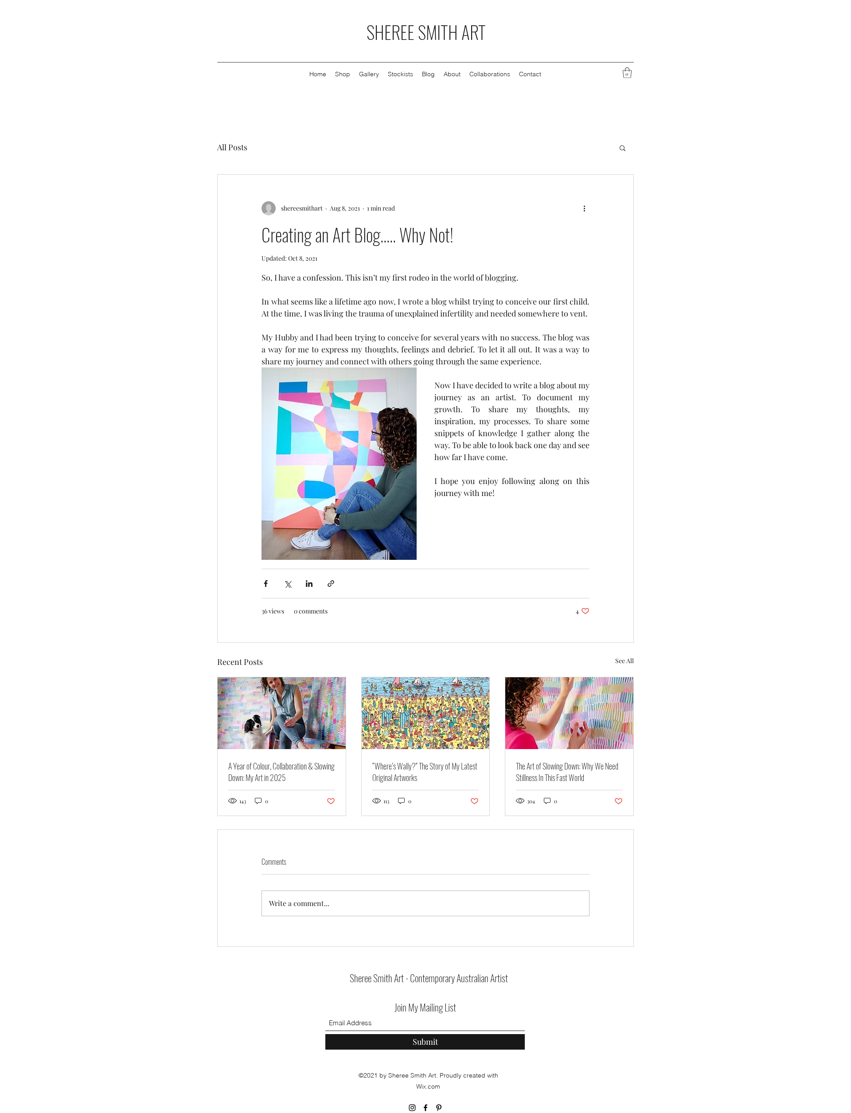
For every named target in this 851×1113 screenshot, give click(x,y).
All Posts (232, 147)
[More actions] (584, 208)
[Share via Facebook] (266, 583)
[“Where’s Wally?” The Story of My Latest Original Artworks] (426, 713)
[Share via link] (331, 583)
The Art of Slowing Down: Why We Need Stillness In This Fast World (567, 771)
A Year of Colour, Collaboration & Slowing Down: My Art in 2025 (281, 771)
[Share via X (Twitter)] (287, 583)
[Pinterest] (438, 1107)
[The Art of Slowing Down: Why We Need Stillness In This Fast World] (569, 713)
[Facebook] (425, 1107)
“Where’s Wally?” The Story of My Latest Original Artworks (424, 771)
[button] (627, 72)
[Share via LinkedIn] (309, 583)
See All (624, 660)
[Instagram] (412, 1107)
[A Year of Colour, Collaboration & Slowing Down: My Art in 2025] (282, 713)
